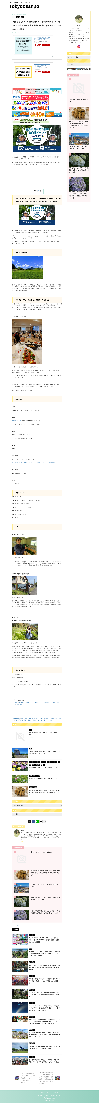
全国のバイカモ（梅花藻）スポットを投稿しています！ (44, 778)
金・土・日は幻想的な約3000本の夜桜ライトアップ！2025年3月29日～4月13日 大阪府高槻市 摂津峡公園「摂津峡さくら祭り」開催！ (44, 1034)
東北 (18, 925)
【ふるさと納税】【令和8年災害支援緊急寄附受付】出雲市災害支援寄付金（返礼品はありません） (42, 65)
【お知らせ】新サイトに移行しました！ (42, 852)
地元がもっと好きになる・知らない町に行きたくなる (49, 1095)
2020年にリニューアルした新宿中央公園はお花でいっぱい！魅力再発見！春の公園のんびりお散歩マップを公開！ (44, 994)
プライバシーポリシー (45, 1092)
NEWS (15, 925)
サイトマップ (55, 1092)
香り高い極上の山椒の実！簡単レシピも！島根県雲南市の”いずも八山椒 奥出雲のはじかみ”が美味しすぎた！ (45, 873)
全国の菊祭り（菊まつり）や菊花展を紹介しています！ (44, 767)
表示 (39, 190)
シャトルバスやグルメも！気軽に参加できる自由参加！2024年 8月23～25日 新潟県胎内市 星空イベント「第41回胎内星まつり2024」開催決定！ (44, 1008)
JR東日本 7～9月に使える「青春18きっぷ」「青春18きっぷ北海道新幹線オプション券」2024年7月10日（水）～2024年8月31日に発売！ (44, 953)
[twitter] (29, 821)
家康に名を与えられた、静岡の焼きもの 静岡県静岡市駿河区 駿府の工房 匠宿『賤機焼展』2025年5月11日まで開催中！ (44, 967)
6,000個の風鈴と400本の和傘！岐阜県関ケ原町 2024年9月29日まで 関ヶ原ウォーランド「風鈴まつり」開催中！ (44, 981)
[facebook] (33, 821)
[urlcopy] (44, 821)
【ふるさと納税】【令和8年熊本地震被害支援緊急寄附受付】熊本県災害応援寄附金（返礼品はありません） (42, 38)
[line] (37, 821)
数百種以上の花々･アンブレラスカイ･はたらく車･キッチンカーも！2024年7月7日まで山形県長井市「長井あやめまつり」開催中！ (44, 940)
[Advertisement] (37, 178)
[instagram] (22, 841)
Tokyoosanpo (24, 6)
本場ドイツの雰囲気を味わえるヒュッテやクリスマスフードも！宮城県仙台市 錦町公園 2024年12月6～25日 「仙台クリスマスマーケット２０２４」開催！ (44, 1021)
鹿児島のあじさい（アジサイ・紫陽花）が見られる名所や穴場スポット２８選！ (79, 170)
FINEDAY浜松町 (16, 420)
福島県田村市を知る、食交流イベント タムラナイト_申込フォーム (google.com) (33, 462)
